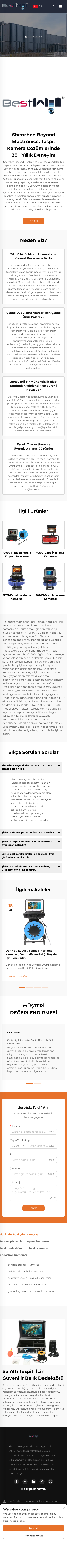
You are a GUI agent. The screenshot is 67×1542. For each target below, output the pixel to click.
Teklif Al (33, 220)
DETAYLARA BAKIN (17, 534)
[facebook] (16, 1481)
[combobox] (18, 1146)
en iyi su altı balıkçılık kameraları (26, 1271)
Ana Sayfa (34, 36)
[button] (22, 987)
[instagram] (25, 1481)
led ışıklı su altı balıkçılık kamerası (27, 1284)
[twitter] (50, 1481)
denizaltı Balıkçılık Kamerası (24, 1264)
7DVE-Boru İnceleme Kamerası (50, 554)
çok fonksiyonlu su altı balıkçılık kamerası (31, 1291)
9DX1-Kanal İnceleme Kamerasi (16, 597)
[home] (15, 6)
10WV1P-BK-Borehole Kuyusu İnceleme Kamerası (16, 554)
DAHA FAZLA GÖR (16, 976)
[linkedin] (33, 1481)
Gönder (33, 1208)
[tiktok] (42, 1481)
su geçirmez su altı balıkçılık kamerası (29, 1278)
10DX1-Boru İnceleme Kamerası (50, 597)
